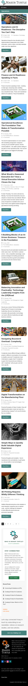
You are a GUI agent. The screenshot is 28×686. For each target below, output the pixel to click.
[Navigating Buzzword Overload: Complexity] (14, 331)
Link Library (6, 611)
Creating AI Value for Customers (13, 591)
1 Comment (6, 501)
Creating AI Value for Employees (13, 595)
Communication (7, 346)
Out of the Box (9, 188)
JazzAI (11, 670)
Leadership (16, 188)
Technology (22, 35)
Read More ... (6, 50)
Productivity (4, 348)
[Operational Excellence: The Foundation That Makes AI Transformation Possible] (14, 112)
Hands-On (5, 452)
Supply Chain (21, 402)
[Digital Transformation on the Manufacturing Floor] (14, 383)
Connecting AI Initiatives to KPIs (13, 588)
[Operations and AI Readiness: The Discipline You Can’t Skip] (14, 19)
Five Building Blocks (8, 135)
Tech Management (15, 300)
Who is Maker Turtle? (14, 541)
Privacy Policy (4, 677)
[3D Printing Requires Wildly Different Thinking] (14, 480)
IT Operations (6, 187)
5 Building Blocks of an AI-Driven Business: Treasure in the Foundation (13, 237)
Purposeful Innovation (13, 348)
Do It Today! (14, 577)
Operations (16, 35)
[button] (3, 7)
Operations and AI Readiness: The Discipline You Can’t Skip (13, 29)
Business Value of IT (15, 187)
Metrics (5, 402)
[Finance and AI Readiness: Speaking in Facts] (14, 64)
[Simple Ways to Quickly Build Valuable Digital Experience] (14, 431)
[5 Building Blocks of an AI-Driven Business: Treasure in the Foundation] (14, 223)
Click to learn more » (14, 543)
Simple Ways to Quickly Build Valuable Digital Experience (12, 445)
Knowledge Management (18, 346)
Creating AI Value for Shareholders (14, 598)
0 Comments (6, 37)
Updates (5, 609)
